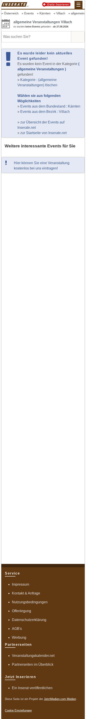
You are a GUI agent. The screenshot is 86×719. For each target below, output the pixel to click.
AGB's (17, 629)
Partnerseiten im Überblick (32, 664)
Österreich (11, 13)
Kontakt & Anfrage (26, 593)
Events (29, 13)
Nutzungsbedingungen (30, 602)
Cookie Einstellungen (18, 710)
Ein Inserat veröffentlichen (32, 688)
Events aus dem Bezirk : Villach (45, 111)
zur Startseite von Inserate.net (43, 133)
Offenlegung (21, 611)
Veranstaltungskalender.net (33, 655)
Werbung (19, 637)
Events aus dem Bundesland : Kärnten (50, 106)
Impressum (20, 584)
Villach (60, 13)
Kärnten (44, 13)
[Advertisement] (43, 368)
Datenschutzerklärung (29, 620)
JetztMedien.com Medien (60, 699)
